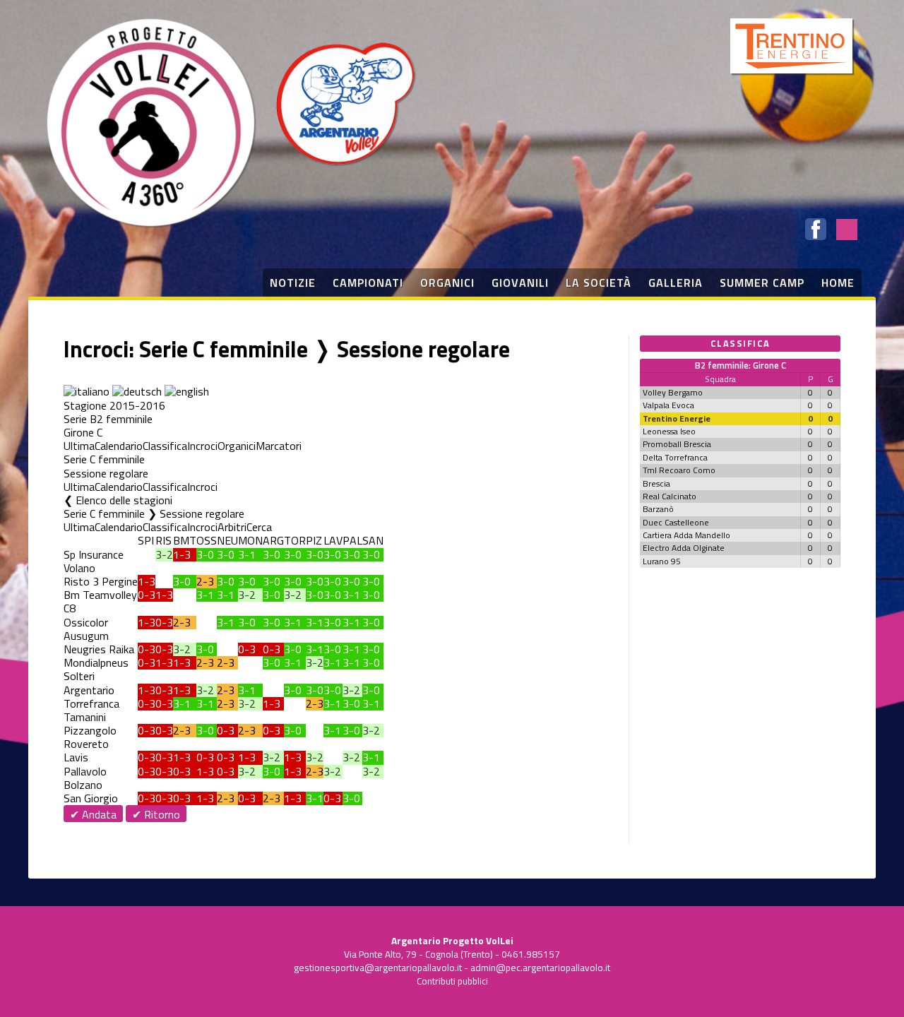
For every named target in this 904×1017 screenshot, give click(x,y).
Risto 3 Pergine (101, 581)
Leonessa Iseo (669, 431)
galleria (675, 282)
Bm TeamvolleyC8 (100, 601)
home (838, 282)
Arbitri (232, 526)
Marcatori (279, 445)
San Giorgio (91, 798)
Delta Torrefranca (675, 457)
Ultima (79, 445)
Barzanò (658, 509)
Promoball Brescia (677, 444)
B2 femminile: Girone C (740, 365)
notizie (293, 282)
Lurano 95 (662, 561)
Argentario (89, 690)
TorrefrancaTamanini (91, 710)
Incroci (202, 445)
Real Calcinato (669, 496)
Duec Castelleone (676, 522)
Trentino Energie (676, 418)
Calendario (119, 445)
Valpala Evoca (668, 405)
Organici (237, 445)
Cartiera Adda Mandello (686, 535)
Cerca (259, 526)
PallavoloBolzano (85, 778)
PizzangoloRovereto (90, 737)
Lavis (76, 757)
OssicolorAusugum (86, 629)
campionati (368, 282)
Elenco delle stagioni (124, 500)
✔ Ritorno (156, 814)
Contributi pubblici (452, 981)
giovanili (520, 282)
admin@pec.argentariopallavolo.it (540, 968)
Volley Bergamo (673, 392)
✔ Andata (93, 814)
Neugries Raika (99, 649)
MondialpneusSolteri (96, 669)
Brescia (656, 483)
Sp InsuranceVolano (94, 561)
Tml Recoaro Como (679, 470)
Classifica (165, 445)
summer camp (762, 282)
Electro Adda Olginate (684, 547)
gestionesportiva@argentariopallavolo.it (378, 968)
